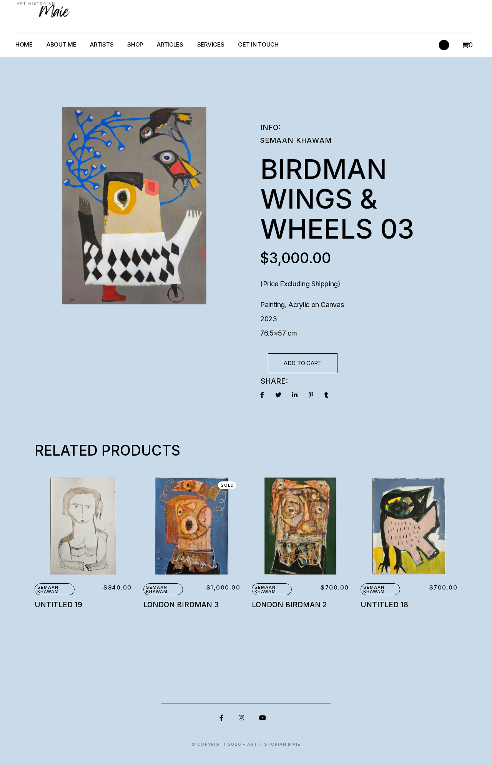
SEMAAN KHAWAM (296, 140)
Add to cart (303, 363)
